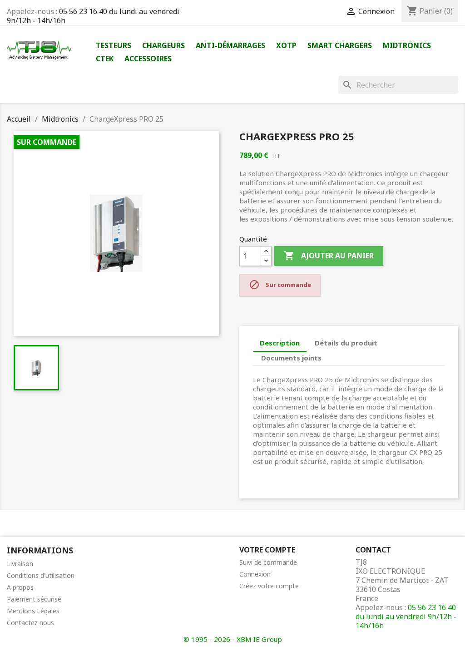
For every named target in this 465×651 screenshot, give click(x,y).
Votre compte (267, 550)
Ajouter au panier (329, 255)
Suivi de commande (268, 562)
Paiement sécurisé (34, 599)
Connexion (255, 574)
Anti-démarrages (230, 45)
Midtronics (407, 45)
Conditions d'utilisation (40, 575)
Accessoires (148, 59)
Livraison (20, 563)
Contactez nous (30, 622)
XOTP (286, 45)
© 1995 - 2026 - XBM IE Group (232, 639)
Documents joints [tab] (291, 357)
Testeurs (113, 45)
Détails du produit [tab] (346, 342)
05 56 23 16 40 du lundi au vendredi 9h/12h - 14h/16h (93, 15)
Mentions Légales (33, 611)
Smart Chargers (339, 45)
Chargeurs (163, 45)
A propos (20, 587)
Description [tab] (280, 342)
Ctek (105, 59)
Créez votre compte (269, 586)
